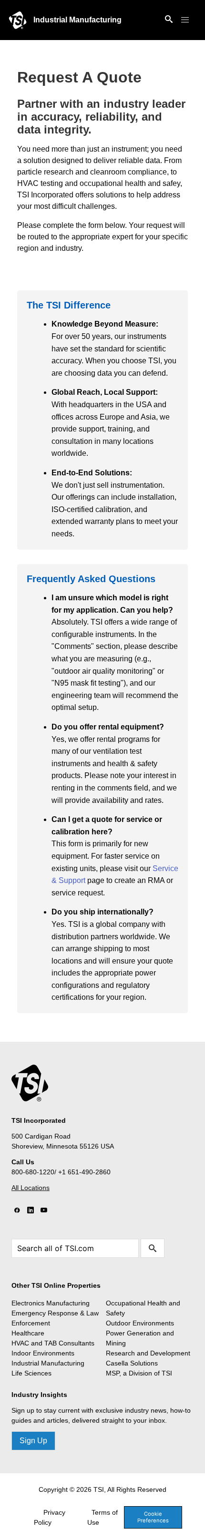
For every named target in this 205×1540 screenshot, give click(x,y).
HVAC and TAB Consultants (52, 1343)
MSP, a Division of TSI (139, 1373)
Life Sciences (31, 1373)
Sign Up (33, 1441)
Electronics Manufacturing (50, 1303)
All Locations (30, 1187)
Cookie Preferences (153, 1516)
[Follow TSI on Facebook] (17, 1210)
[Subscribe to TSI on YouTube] (44, 1210)
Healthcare (27, 1333)
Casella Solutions (132, 1363)
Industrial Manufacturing (77, 20)
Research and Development (148, 1353)
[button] (185, 20)
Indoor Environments (42, 1353)
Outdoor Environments (140, 1323)
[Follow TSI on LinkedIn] (30, 1210)
